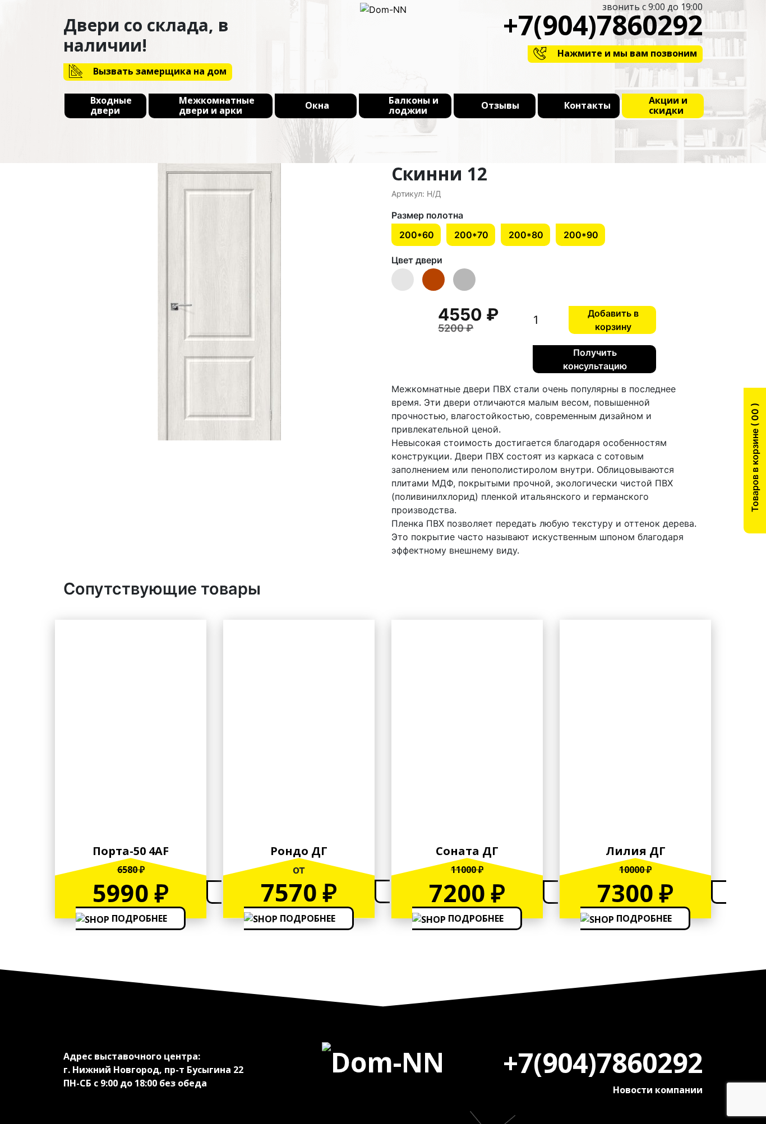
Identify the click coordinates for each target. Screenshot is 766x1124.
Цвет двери (416, 260)
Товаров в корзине (754, 461)
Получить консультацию (595, 359)
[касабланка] (219, 301)
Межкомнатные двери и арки (217, 106)
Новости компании (658, 1090)
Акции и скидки (668, 106)
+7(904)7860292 (603, 25)
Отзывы (500, 106)
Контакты (587, 106)
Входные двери (111, 106)
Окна (317, 106)
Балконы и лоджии (414, 106)
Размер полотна (427, 215)
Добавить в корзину (613, 320)
